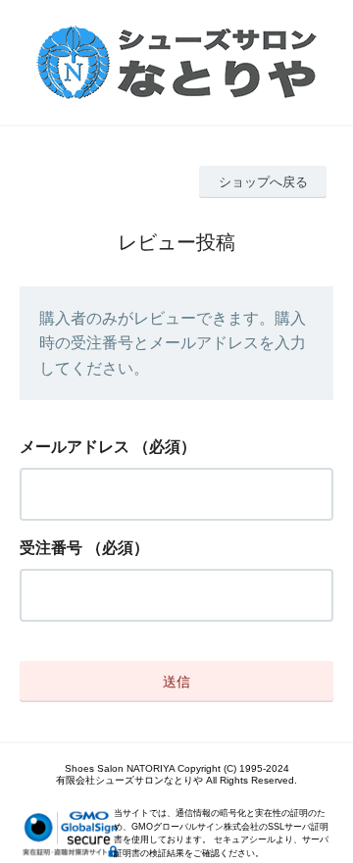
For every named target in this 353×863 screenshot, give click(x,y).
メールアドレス (74, 446)
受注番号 (51, 547)
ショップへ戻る (263, 182)
